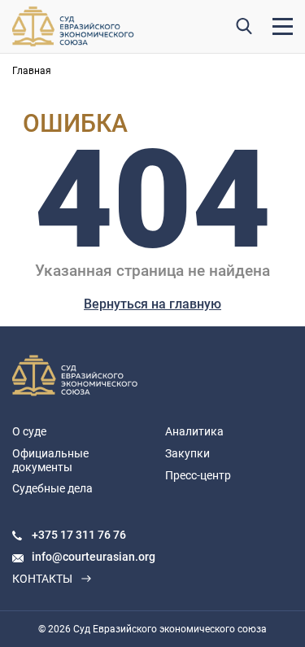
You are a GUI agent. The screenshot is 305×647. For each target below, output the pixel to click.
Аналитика (194, 431)
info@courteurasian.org (93, 556)
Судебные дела (52, 488)
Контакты (42, 578)
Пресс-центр (198, 475)
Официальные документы (50, 460)
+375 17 (54, 534)
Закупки (187, 453)
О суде (29, 431)
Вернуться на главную (152, 304)
